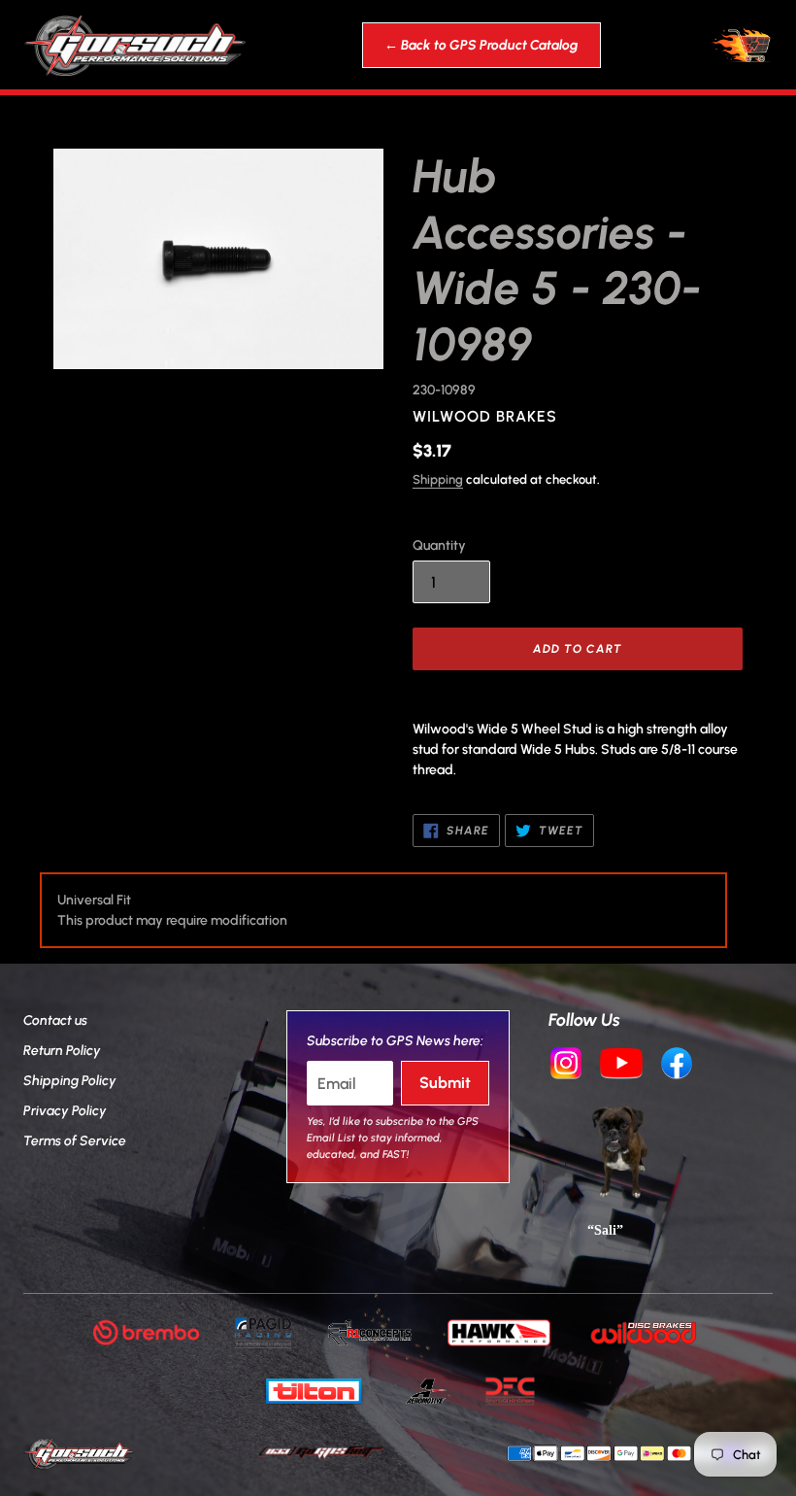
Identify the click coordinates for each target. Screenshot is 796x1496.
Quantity (439, 545)
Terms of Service (74, 1141)
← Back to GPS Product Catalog (481, 45)
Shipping (438, 479)
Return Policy (62, 1050)
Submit (445, 1082)
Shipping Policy (69, 1080)
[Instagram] (565, 1065)
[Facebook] (676, 1065)
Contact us (55, 1020)
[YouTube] (621, 1065)
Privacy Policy (65, 1111)
